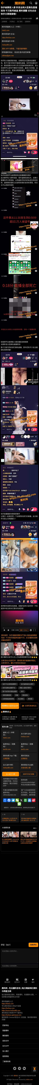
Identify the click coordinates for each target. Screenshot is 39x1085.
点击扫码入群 (26, 768)
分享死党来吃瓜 (30, 706)
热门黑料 (19, 21)
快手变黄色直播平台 (9, 688)
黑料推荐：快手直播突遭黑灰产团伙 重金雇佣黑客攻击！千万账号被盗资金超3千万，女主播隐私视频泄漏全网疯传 (19, 637)
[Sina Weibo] (33, 800)
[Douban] (25, 800)
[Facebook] (9, 800)
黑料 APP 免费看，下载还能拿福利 (14, 49)
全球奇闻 (4, 21)
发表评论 (33, 945)
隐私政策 (16, 1084)
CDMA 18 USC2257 (26, 1084)
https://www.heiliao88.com (11, 1010)
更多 (34, 828)
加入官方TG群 (10, 774)
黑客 (16, 695)
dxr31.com (24, 749)
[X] (21, 800)
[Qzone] (29, 800)
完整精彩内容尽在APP (10, 706)
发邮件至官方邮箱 (28, 774)
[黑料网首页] (19, 3)
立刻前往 (24, 758)
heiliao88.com (7, 45)
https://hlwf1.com (8, 1004)
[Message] (19, 804)
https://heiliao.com (8, 37)
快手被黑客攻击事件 (27, 684)
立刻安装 (6, 758)
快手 (22, 691)
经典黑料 (27, 21)
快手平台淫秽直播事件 (10, 684)
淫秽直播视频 (7, 695)
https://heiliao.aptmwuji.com (11, 1015)
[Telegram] (13, 800)
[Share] (5, 800)
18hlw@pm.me (8, 56)
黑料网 (30, 699)
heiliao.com (25, 736)
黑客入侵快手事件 (25, 688)
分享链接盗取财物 (8, 699)
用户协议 (9, 1084)
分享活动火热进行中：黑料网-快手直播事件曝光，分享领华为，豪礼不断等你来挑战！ (19, 662)
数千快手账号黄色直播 (10, 691)
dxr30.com (6, 749)
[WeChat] (17, 800)
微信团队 (25, 695)
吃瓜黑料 (21, 699)
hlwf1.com (5, 30)
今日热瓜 (12, 21)
